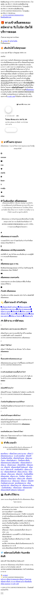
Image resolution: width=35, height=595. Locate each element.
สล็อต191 (29, 476)
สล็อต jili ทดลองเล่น (24, 309)
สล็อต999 (30, 481)
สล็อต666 (29, 478)
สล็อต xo (3, 465)
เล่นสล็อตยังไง (18, 469)
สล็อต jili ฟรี (9, 469)
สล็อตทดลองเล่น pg (7, 456)
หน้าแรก (3, 579)
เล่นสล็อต (4, 478)
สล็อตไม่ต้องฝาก (11, 460)
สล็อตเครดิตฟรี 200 (10, 471)
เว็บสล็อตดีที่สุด (28, 474)
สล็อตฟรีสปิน (21, 465)
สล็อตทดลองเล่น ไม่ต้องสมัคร (10, 462)
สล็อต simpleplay (24, 307)
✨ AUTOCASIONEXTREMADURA (12, 15)
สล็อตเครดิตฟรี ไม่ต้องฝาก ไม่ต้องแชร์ (12, 490)
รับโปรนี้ (12, 130)
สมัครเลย (8, 17)
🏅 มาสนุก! (4, 41)
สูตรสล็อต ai (4, 453)
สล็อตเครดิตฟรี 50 (26, 462)
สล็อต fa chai (14, 476)
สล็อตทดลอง (30, 89)
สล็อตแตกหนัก (27, 487)
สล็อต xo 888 (21, 478)
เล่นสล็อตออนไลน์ (22, 314)
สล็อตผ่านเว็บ (28, 316)
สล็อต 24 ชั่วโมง (22, 471)
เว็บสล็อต (22, 476)
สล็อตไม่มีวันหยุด (18, 458)
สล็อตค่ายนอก (11, 465)
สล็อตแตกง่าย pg (6, 481)
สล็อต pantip (11, 474)
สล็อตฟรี (28, 456)
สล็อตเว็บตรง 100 (15, 485)
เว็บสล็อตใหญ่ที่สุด (6, 458)
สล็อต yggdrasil (26, 311)
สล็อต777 (30, 453)
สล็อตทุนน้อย (5, 476)
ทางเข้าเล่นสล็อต (19, 456)
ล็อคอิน (3, 17)
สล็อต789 (7, 467)
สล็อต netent (16, 481)
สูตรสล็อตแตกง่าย (20, 483)
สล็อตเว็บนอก (17, 487)
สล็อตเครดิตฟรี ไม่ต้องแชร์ (19, 467)
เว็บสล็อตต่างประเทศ (7, 483)
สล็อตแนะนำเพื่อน (28, 485)
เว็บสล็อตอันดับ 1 (7, 487)
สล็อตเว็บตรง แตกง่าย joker (17, 453)
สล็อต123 (24, 481)
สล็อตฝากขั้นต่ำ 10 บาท (8, 581)
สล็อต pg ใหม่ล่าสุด (16, 316)
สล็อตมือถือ (16, 311)
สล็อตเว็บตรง (12, 478)
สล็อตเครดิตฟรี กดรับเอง (10, 307)
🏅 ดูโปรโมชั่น (12, 41)
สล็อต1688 (19, 474)
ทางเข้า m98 (11, 96)
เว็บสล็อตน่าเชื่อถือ (24, 460)
